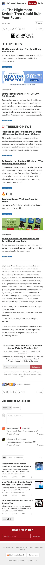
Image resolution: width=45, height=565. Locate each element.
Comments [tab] (7, 408)
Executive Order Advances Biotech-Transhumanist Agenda (16, 465)
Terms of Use (33, 372)
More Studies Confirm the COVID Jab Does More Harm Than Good (17, 483)
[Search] (41, 457)
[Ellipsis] (42, 428)
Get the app (33, 555)
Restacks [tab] (16, 408)
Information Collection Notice (24, 374)
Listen (40, 23)
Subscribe (32, 3)
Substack (11, 560)
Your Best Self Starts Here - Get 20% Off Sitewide (21, 94)
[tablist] (11, 408)
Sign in (40, 3)
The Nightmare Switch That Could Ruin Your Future (21, 50)
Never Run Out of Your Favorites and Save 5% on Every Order (20, 239)
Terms (32, 547)
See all (6, 519)
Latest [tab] (10, 458)
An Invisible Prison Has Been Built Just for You (17, 502)
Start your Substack (16, 555)
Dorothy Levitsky (13, 428)
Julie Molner (11, 439)
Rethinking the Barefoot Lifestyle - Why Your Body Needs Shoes (22, 162)
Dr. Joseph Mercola (18, 474)
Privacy (25, 547)
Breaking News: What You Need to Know (19, 200)
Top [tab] (4, 458)
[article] (22, 470)
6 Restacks (27, 384)
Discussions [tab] (18, 458)
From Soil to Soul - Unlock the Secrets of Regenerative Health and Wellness (21, 132)
